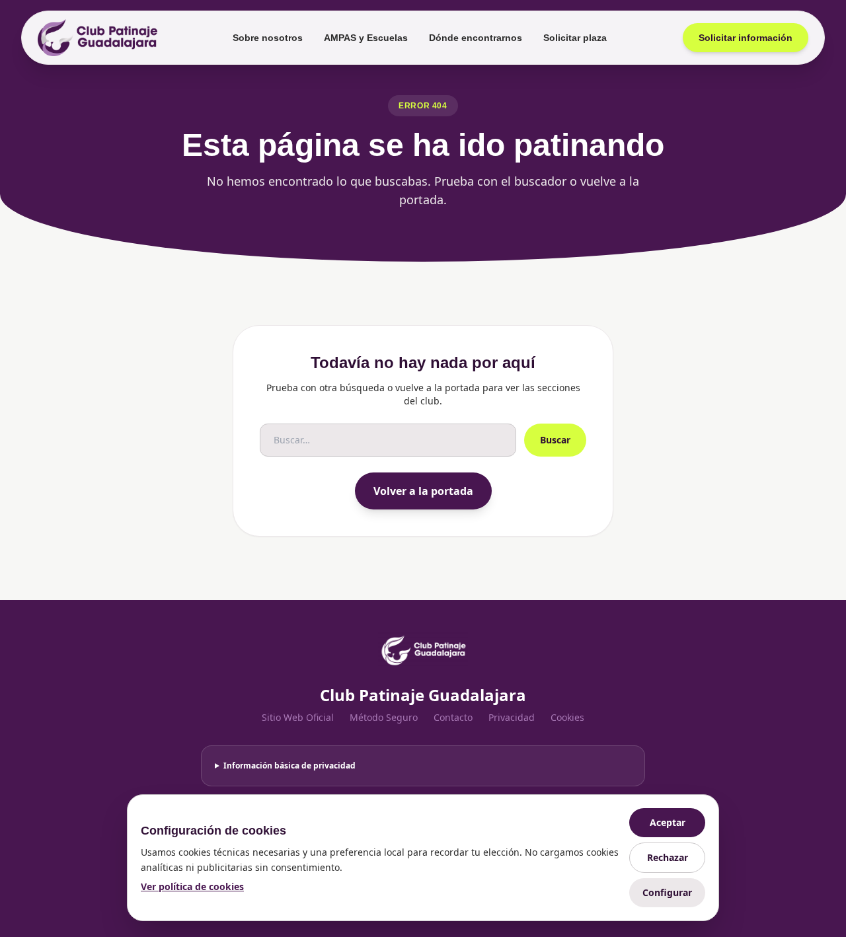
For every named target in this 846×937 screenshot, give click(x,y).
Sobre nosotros (268, 37)
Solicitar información (745, 37)
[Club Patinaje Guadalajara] (97, 37)
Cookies (567, 717)
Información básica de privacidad (289, 765)
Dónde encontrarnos (475, 37)
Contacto (453, 717)
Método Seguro (384, 717)
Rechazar (667, 857)
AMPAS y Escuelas (366, 37)
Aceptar (667, 822)
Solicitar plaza (575, 37)
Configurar (667, 892)
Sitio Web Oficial (298, 717)
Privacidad (511, 717)
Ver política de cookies (192, 886)
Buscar (555, 439)
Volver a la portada (423, 491)
